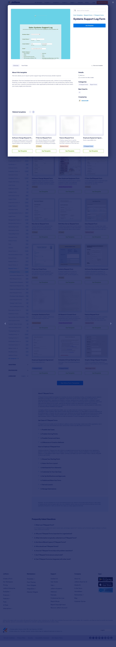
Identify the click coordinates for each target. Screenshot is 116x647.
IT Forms (15, 146)
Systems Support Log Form (89, 18)
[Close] (113, 2)
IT (80, 92)
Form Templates (78, 15)
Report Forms (94, 84)
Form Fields (25, 65)
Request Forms (88, 15)
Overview (15, 65)
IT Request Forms (99, 15)
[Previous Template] (5, 323)
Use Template (89, 25)
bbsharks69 (85, 100)
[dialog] (58, 323)
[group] (22, 135)
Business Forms (64, 146)
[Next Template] (110, 323)
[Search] (75, 10)
